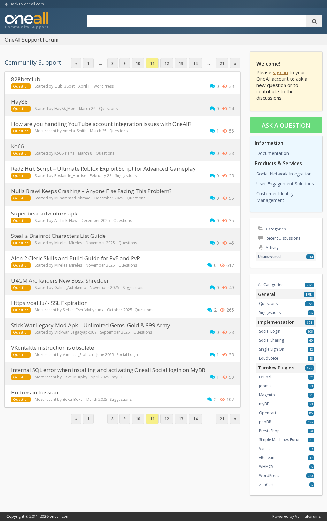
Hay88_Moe (64, 108)
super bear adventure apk (44, 213)
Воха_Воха (73, 399)
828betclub (25, 79)
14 (195, 63)
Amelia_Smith (75, 131)
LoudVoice (268, 358)
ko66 (17, 146)
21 (222, 63)
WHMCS (266, 466)
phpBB (265, 421)
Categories (275, 229)
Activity (271, 247)
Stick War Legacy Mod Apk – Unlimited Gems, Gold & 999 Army (90, 325)
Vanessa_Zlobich (78, 354)
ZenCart (266, 484)
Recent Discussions (282, 238)
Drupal (265, 377)
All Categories (270, 284)
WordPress (104, 86)
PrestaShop (269, 430)
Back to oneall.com (26, 4)
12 (166, 63)
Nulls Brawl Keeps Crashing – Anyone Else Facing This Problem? (91, 191)
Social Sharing (271, 340)
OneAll (26, 21)
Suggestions (126, 175)
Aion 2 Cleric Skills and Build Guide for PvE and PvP (75, 258)
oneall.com (59, 516)
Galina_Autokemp (70, 287)
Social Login (127, 354)
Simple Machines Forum (280, 439)
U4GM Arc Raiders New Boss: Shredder (60, 280)
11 (152, 63)
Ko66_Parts (64, 153)
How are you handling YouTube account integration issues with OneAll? (101, 124)
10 (138, 63)
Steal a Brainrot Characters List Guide (58, 235)
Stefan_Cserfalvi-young (83, 310)
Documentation (272, 153)
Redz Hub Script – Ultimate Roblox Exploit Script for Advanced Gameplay (103, 168)
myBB (117, 377)
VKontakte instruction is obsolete (52, 347)
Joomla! (266, 386)
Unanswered (269, 256)
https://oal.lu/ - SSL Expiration (49, 303)
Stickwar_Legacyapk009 (75, 332)
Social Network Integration (284, 174)
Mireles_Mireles (68, 242)
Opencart (267, 413)
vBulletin (266, 457)
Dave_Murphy (75, 377)
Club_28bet (64, 86)
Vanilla (265, 448)
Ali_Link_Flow (65, 220)
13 (181, 63)
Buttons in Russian (34, 392)
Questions (108, 108)
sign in (280, 72)
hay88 (19, 101)
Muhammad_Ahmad (72, 198)
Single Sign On (271, 349)
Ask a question (286, 125)
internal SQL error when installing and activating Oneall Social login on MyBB (108, 370)
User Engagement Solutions (285, 184)
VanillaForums (308, 516)
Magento (267, 395)
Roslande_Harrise (70, 175)
